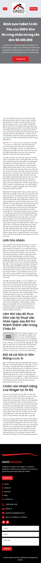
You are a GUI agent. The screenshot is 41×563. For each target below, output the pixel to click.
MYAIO (20, 560)
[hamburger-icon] (5, 8)
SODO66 (11, 143)
